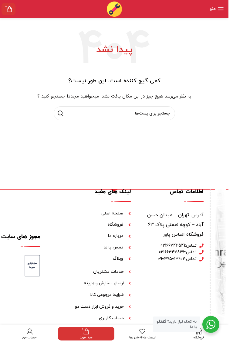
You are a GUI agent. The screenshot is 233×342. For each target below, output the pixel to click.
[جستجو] (61, 113)
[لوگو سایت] (114, 8)
